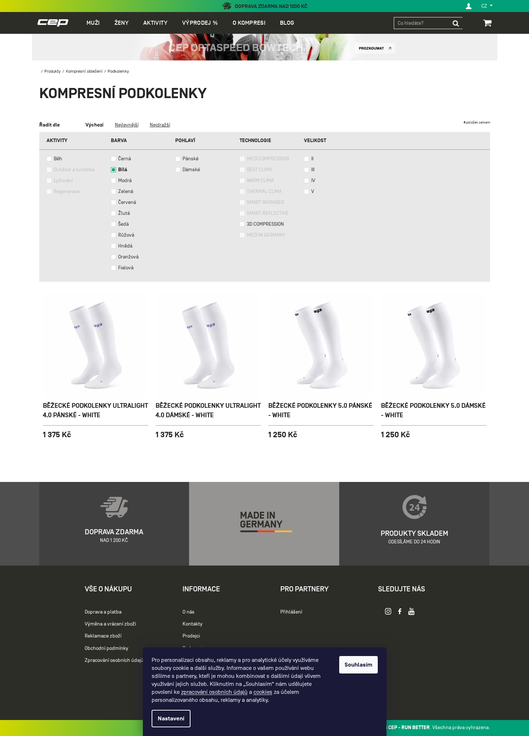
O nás (189, 612)
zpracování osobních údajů (214, 692)
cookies (262, 692)
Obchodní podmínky (106, 648)
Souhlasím (358, 664)
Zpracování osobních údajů (114, 660)
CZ (484, 6)
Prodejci (191, 636)
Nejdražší (160, 125)
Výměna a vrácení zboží (110, 624)
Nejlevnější (127, 125)
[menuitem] (93, 23)
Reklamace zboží (103, 636)
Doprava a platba (103, 612)
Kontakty (193, 624)
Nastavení (171, 718)
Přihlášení (291, 612)
